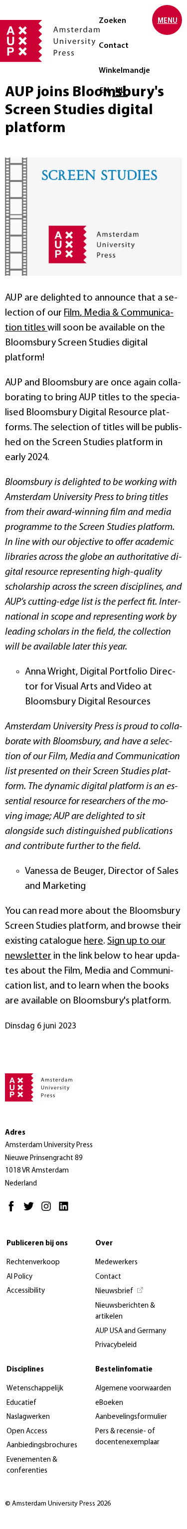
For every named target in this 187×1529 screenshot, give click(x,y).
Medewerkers (116, 1262)
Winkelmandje (124, 71)
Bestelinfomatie (124, 1369)
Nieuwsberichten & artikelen (125, 1311)
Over (104, 1243)
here (93, 941)
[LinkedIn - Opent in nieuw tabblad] (66, 1210)
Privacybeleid (116, 1345)
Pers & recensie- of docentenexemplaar (127, 1437)
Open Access (26, 1431)
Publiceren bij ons (37, 1243)
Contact (114, 46)
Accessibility (25, 1291)
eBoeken (109, 1403)
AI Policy (19, 1277)
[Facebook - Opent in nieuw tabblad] (13, 1210)
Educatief (21, 1403)
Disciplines (25, 1369)
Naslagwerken (28, 1417)
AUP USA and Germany (130, 1331)
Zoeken (112, 21)
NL (120, 91)
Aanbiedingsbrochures (41, 1445)
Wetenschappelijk (34, 1388)
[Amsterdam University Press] (50, 42)
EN (104, 91)
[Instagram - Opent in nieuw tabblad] (48, 1210)
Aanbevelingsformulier (131, 1417)
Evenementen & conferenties (31, 1465)
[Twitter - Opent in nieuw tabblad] (31, 1210)
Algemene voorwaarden (133, 1388)
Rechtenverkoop (33, 1262)
